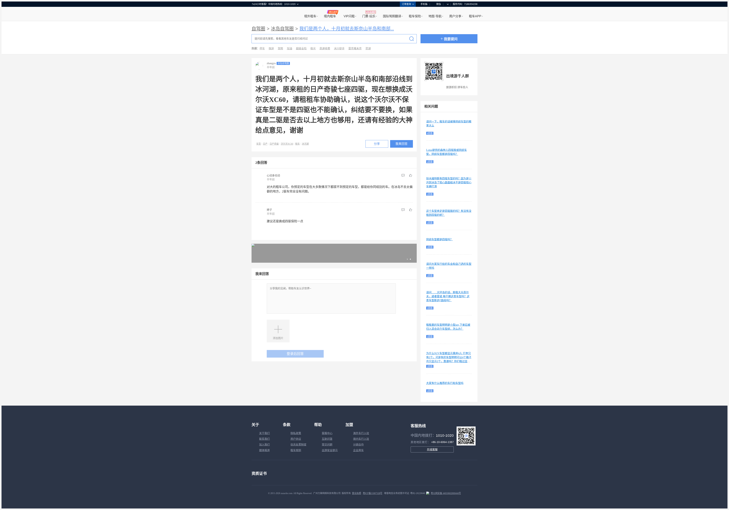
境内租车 (330, 16)
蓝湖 (368, 48)
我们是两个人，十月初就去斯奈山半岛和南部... (346, 28)
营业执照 (356, 493)
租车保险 (415, 16)
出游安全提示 (330, 450)
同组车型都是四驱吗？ (439, 239)
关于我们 (264, 433)
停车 (262, 48)
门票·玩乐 (368, 16)
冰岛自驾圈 (282, 28)
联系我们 (264, 438)
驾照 (280, 48)
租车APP (475, 16)
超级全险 (301, 48)
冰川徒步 (339, 48)
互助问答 (327, 438)
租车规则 (295, 450)
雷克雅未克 (355, 48)
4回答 (430, 133)
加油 (289, 48)
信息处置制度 (298, 444)
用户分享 (455, 16)
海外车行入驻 (361, 433)
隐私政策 (295, 433)
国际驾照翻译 (392, 16)
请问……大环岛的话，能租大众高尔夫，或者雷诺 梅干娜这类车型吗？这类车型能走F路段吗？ (447, 296)
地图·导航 (435, 16)
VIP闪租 (349, 16)
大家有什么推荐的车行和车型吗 (444, 383)
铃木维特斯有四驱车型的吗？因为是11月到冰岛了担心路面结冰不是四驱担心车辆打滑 (448, 182)
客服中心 (327, 433)
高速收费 (325, 48)
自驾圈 (258, 28)
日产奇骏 (274, 144)
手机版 (424, 4)
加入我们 (264, 444)
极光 (313, 48)
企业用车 (358, 450)
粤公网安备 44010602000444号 (446, 493)
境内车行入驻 (361, 438)
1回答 (430, 308)
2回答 (430, 161)
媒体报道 (264, 450)
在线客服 (432, 449)
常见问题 (327, 444)
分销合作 (358, 444)
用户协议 (295, 438)
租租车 (256, 14)
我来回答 (401, 143)
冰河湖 (305, 144)
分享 (377, 143)
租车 (297, 144)
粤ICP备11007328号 (372, 493)
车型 (258, 144)
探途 (271, 48)
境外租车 (310, 16)
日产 (265, 144)
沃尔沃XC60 (287, 144)
